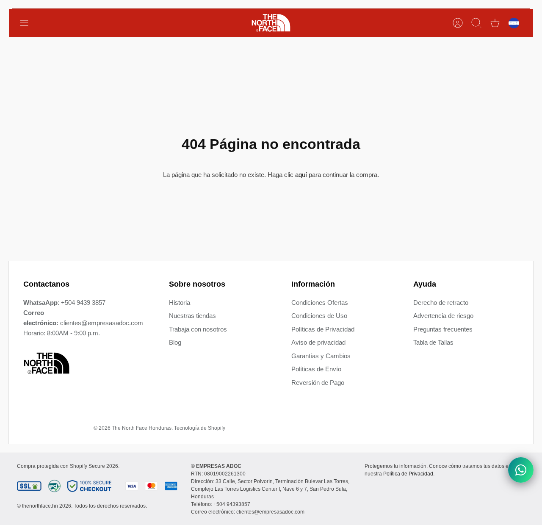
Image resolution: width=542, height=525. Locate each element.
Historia (179, 302)
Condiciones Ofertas (319, 302)
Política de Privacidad (408, 474)
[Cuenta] (457, 23)
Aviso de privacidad (318, 342)
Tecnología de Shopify (199, 428)
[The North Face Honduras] (271, 23)
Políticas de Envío (316, 369)
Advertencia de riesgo (443, 315)
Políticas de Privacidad (322, 329)
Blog (175, 342)
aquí (301, 174)
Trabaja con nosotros (198, 329)
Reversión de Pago (317, 382)
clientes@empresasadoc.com (101, 322)
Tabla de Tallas (433, 342)
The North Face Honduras (141, 428)
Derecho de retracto (440, 302)
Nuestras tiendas (192, 315)
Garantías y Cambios (321, 355)
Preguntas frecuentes (443, 329)
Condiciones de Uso (319, 315)
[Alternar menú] (28, 23)
